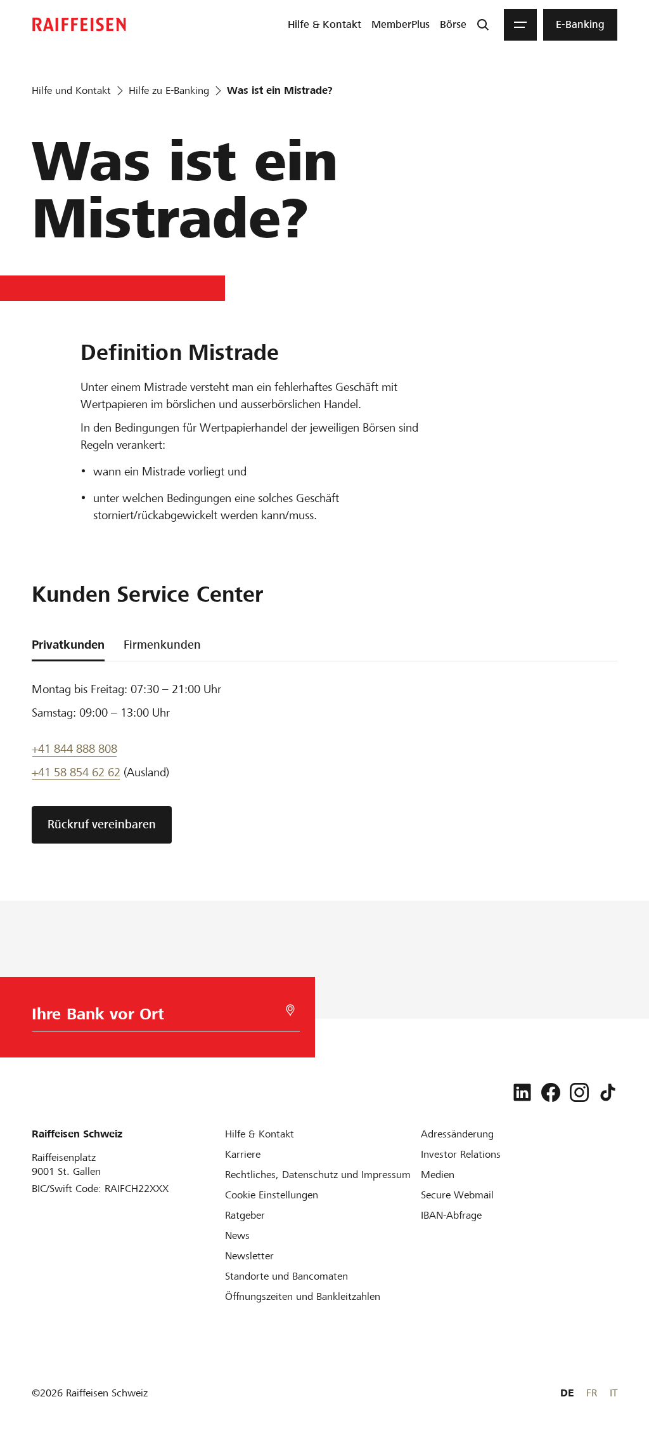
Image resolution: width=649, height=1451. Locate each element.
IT (613, 1393)
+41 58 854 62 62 (76, 772)
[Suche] (483, 25)
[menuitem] (324, 25)
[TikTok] (607, 1092)
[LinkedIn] (522, 1092)
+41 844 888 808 (74, 748)
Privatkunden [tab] (68, 644)
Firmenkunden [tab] (162, 644)
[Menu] (520, 25)
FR (591, 1393)
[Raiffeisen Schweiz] (79, 24)
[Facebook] (550, 1092)
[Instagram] (579, 1092)
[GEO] (290, 1010)
